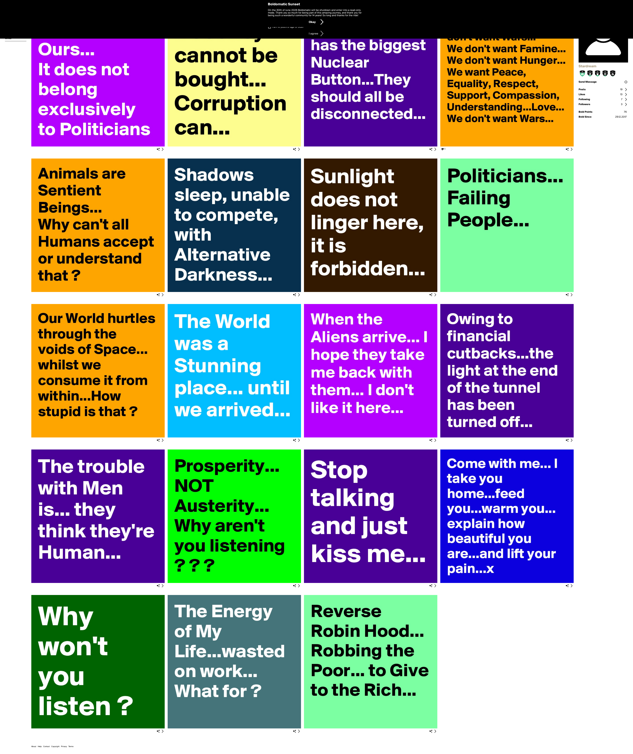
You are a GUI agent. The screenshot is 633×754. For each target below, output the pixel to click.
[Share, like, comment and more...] (98, 145)
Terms (71, 747)
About (33, 747)
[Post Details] (162, 149)
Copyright (55, 747)
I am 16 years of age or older (288, 27)
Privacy (64, 747)
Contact (46, 747)
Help (40, 747)
